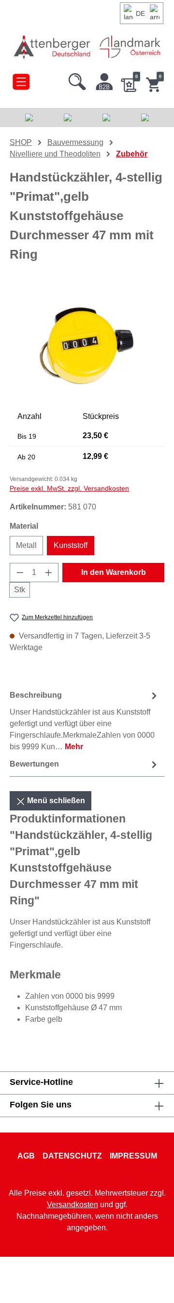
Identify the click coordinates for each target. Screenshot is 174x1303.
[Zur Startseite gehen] (53, 47)
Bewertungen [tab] (34, 764)
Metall (26, 545)
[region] (87, 345)
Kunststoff (70, 545)
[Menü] (21, 79)
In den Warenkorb (113, 572)
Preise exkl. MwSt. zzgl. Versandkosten (69, 488)
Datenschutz (72, 1156)
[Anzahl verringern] (20, 572)
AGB (26, 1156)
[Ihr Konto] (104, 79)
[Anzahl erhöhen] (49, 572)
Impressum (133, 1156)
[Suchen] (77, 79)
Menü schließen (55, 800)
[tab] (85, 720)
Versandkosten (72, 1204)
